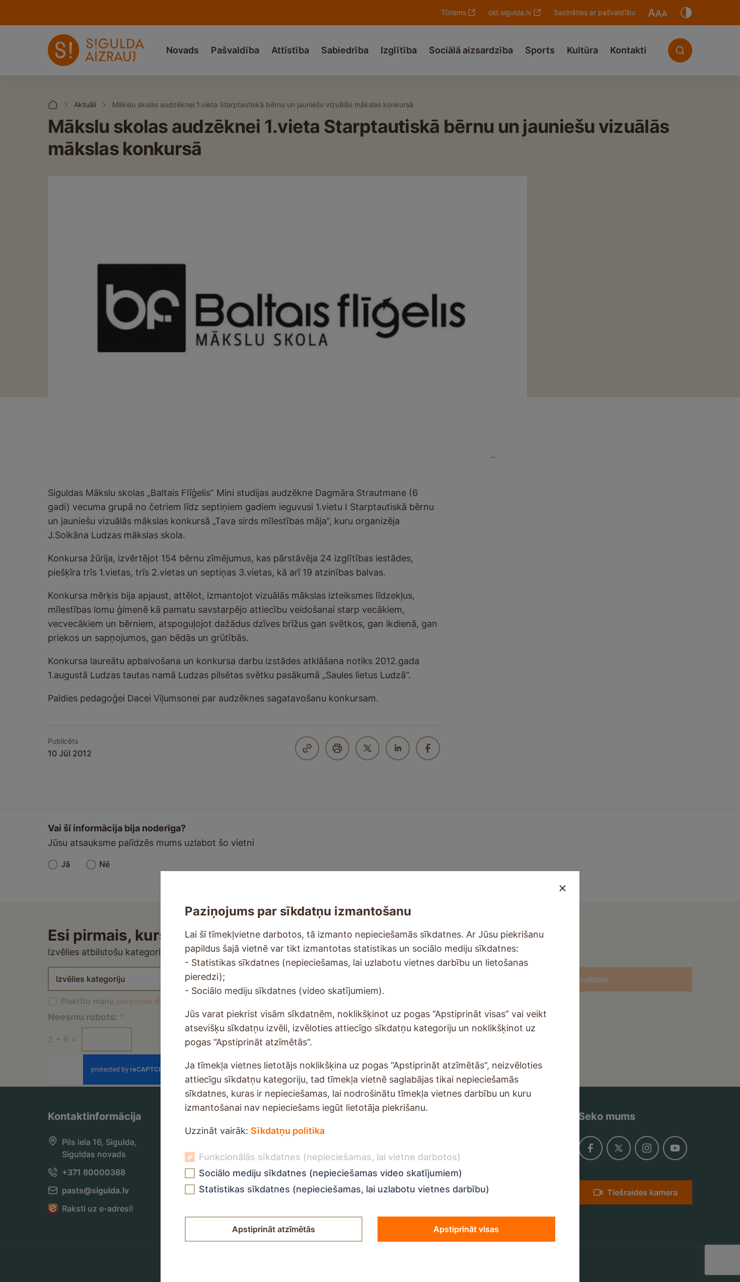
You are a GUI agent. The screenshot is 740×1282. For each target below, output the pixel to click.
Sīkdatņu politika (288, 1130)
